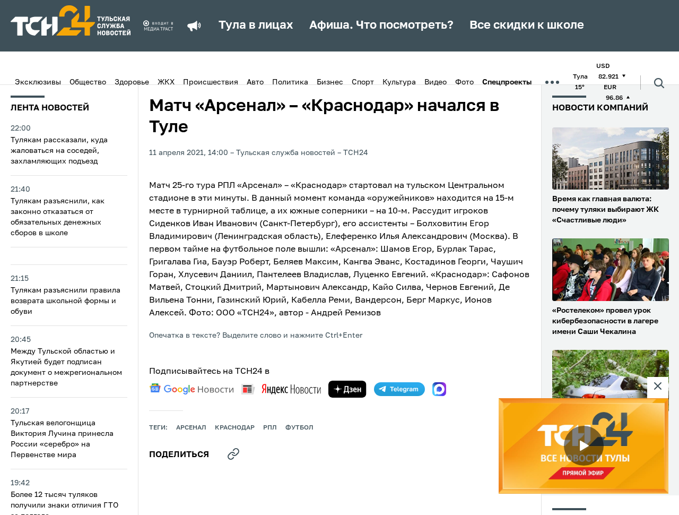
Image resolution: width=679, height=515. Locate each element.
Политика (290, 82)
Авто (255, 82)
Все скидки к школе (526, 25)
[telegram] (399, 389)
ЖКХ (166, 82)
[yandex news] (281, 389)
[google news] (191, 389)
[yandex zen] (347, 389)
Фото (464, 82)
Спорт (363, 82)
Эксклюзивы (38, 82)
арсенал (191, 428)
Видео (435, 82)
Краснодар (235, 428)
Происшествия (210, 82)
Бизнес (330, 82)
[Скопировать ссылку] (233, 453)
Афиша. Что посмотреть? (381, 25)
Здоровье (132, 82)
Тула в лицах (256, 25)
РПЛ (270, 428)
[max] (439, 389)
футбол (299, 428)
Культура (399, 82)
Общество (87, 82)
